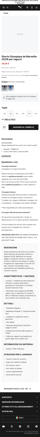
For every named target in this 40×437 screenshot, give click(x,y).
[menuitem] (3, 426)
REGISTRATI (20, 3)
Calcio (6, 13)
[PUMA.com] (20, 7)
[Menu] (3, 7)
